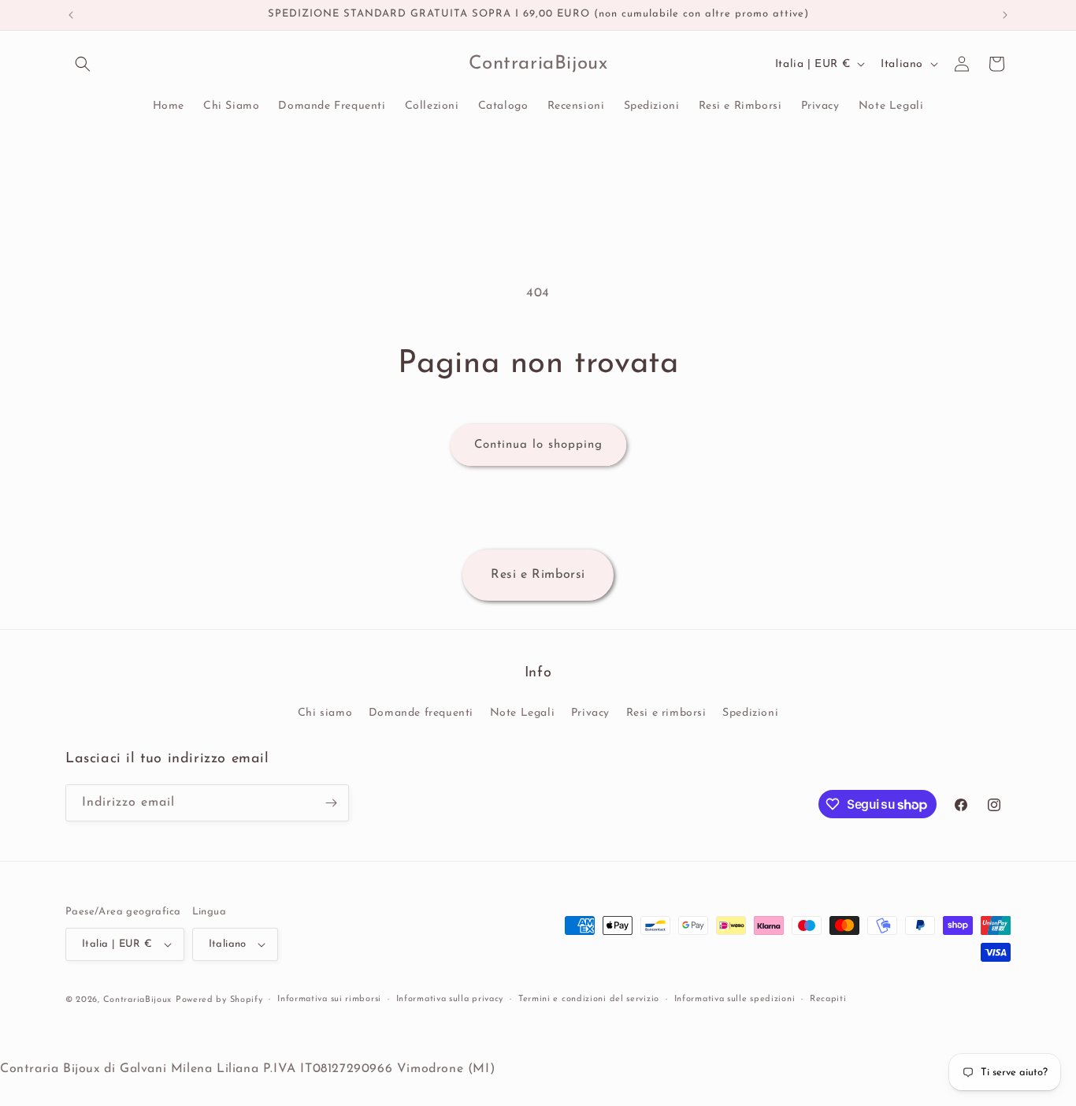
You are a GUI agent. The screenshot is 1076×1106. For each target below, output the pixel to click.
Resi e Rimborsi (538, 574)
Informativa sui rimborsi (329, 999)
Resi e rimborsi (666, 713)
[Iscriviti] (331, 802)
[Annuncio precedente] (71, 15)
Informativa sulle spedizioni (735, 999)
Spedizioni (750, 713)
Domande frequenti (421, 713)
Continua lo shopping (538, 445)
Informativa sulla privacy (450, 999)
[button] (82, 64)
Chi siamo (325, 713)
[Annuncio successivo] (1005, 15)
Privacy (590, 713)
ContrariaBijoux (138, 1000)
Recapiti (828, 999)
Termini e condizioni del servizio (588, 999)
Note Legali (522, 713)
